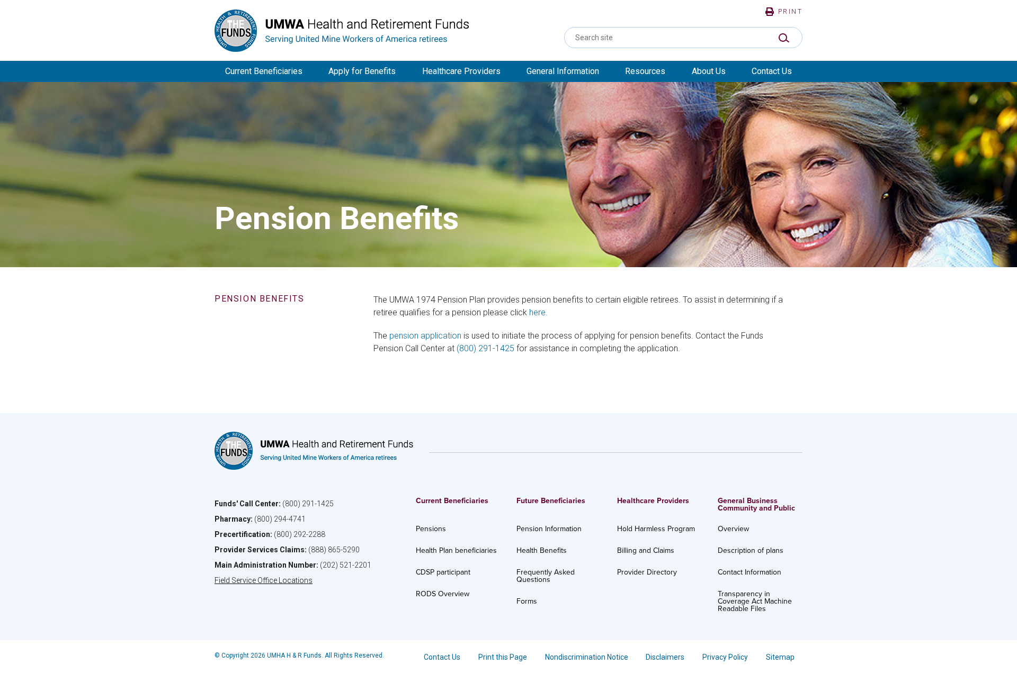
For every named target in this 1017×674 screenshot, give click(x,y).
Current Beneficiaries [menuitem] (263, 71)
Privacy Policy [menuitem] (725, 657)
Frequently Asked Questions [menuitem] (545, 576)
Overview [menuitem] (733, 528)
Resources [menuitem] (645, 71)
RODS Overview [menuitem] (442, 593)
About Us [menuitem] (709, 71)
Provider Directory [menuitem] (647, 572)
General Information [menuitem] (563, 71)
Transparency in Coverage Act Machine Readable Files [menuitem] (755, 601)
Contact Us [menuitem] (772, 71)
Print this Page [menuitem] (502, 657)
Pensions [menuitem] (431, 528)
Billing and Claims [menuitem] (645, 550)
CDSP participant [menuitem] (443, 572)
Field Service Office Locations (264, 580)
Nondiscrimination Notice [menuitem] (586, 657)
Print (790, 11)
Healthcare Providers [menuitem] (461, 71)
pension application (425, 336)
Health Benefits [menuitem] (541, 550)
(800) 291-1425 (485, 348)
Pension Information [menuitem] (549, 528)
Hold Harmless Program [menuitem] (656, 528)
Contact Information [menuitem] (749, 572)
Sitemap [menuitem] (780, 657)
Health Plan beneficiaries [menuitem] (456, 550)
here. (538, 312)
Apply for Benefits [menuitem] (362, 71)
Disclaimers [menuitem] (665, 657)
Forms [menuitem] (526, 601)
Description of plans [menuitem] (750, 550)
